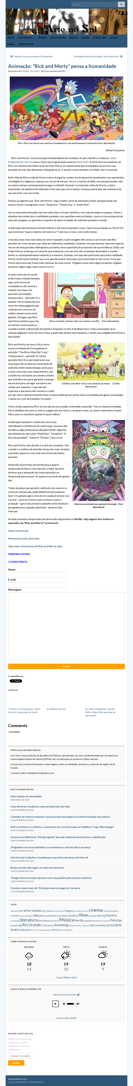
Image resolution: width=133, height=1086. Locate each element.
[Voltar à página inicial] (66, 21)
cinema (96, 910)
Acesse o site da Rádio (66, 1018)
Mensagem (14, 589)
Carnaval (77, 911)
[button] (55, 1004)
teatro (15, 929)
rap (20, 925)
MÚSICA (73, 37)
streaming (61, 925)
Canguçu (68, 910)
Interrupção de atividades (26, 796)
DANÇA (11, 44)
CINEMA (85, 37)
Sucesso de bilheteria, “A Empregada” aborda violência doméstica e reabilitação (58, 837)
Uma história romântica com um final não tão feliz (40, 806)
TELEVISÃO (35, 71)
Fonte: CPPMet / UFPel (66, 977)
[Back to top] (126, 1079)
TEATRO (113, 37)
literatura (29, 919)
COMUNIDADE (25, 37)
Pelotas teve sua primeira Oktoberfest (33, 56)
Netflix (79, 920)
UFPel (55, 929)
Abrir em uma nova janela (65, 994)
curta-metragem (26, 916)
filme (83, 914)
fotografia (92, 916)
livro (40, 920)
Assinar (16, 1062)
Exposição (62, 915)
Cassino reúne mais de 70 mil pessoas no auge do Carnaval (45, 887)
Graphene (39, 1082)
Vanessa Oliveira (65, 930)
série (118, 925)
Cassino (84, 911)
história (111, 915)
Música (66, 919)
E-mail (12, 579)
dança (37, 915)
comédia (15, 915)
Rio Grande (31, 924)
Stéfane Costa (74, 925)
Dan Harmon (26, 161)
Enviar (66, 666)
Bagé (44, 911)
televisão (25, 929)
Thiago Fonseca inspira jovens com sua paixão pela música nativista (51, 877)
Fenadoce (73, 915)
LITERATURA (99, 37)
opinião (88, 920)
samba (50, 925)
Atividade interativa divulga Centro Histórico (96, 56)
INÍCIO (10, 37)
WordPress (23, 1082)
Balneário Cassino (54, 911)
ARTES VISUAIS (58, 37)
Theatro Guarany (43, 930)
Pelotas (116, 920)
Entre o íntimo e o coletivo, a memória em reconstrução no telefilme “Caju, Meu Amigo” (62, 826)
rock (44, 925)
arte (21, 910)
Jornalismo (15, 921)
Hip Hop (101, 915)
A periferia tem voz (56, 709)
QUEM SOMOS (25, 44)
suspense (85, 925)
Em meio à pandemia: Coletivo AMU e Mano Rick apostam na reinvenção (100, 712)
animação (14, 911)
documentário (49, 915)
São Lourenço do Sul (102, 925)
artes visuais (32, 910)
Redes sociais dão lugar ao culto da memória (37, 867)
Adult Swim (82, 161)
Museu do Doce (51, 920)
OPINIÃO (42, 37)
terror (33, 930)
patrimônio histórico (101, 921)
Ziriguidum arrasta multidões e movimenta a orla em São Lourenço (51, 847)
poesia (14, 925)
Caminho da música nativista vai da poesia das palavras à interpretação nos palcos (60, 816)
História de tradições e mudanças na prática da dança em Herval (49, 857)
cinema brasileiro (111, 911)
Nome (11, 569)
